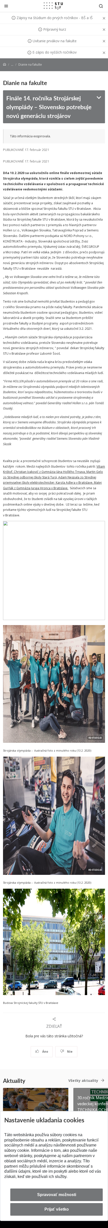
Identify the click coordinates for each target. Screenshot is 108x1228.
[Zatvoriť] (6, 6)
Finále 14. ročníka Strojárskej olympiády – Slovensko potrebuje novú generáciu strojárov (48, 107)
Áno (44, 1051)
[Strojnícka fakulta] (53, 5)
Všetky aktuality (83, 1080)
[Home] (4, 64)
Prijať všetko (56, 1209)
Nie (69, 1051)
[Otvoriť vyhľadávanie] (101, 6)
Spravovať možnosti (56, 1195)
